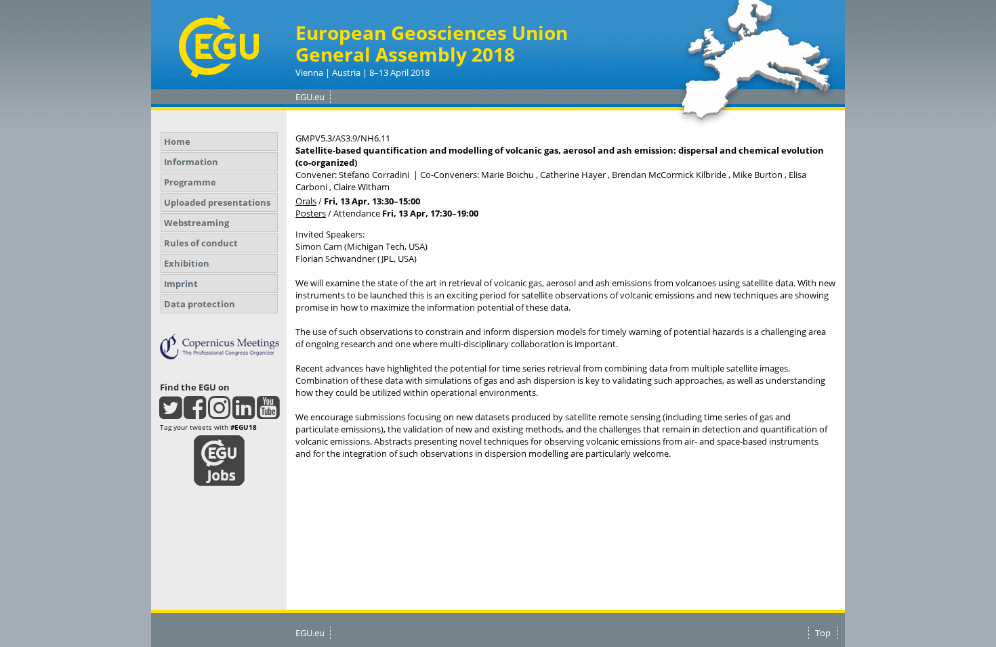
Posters (310, 213)
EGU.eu (310, 97)
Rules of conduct (201, 243)
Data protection (199, 304)
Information (191, 162)
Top (823, 633)
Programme (190, 182)
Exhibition (186, 263)
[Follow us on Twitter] (170, 413)
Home (177, 141)
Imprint (181, 283)
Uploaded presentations (217, 202)
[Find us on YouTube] (268, 413)
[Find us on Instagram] (219, 413)
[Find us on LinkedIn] (243, 413)
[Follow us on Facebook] (195, 413)
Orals (305, 201)
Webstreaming (196, 223)
